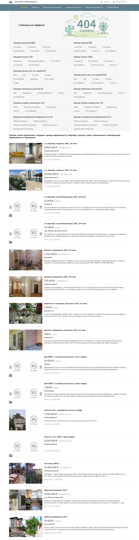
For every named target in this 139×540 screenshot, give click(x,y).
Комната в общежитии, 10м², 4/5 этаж (60, 277)
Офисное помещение (20, 121)
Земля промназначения (44, 93)
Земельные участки (73, 7)
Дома (15, 75)
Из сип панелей (49, 79)
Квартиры (24, 7)
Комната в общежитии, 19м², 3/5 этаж (60, 250)
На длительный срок (80, 51)
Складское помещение (50, 125)
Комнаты (35, 7)
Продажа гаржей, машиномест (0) (28, 103)
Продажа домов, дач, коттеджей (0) (29, 71)
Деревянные (34, 79)
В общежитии (17, 61)
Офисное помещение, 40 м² (55, 517)
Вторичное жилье (18, 51)
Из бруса (16, 83)
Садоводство (27, 93)
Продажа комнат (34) (23, 57)
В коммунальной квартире (36, 61)
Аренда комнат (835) (83, 57)
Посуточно (95, 51)
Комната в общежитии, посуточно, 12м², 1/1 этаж (64, 330)
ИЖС (14, 93)
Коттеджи (35, 75)
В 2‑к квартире (55, 61)
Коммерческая (113, 7)
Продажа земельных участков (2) (28, 89)
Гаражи (15, 107)
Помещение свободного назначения (24, 125)
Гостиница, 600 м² (51, 463)
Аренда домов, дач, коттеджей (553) (90, 75)
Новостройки (35, 51)
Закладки (107, 2)
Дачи (24, 75)
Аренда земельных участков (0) (88, 89)
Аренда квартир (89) (83, 43)
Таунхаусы (48, 75)
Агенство (61, 93)
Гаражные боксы (51, 107)
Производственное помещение (23, 129)
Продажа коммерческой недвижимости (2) (32, 117)
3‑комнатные (46, 47)
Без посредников (50, 51)
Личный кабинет (121, 2)
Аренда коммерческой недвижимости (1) (92, 117)
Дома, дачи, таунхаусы (52, 7)
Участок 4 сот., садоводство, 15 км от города (63, 410)
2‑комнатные (32, 47)
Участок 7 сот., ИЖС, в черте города (59, 437)
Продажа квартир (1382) (24, 43)
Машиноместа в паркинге (32, 107)
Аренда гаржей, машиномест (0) (88, 103)
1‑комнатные (17, 47)
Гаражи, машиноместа (94, 7)
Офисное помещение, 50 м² (55, 490)
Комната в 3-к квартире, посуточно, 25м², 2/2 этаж (65, 303)
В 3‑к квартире (18, 65)
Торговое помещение (40, 121)
